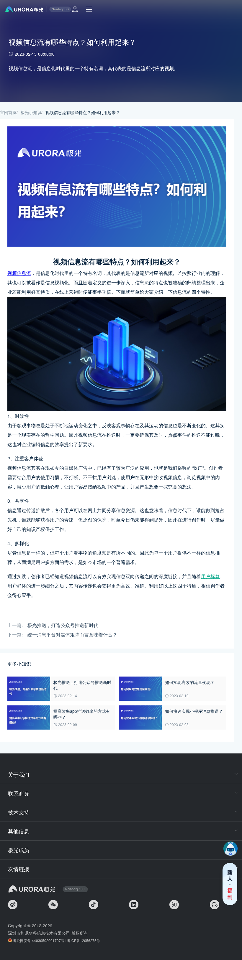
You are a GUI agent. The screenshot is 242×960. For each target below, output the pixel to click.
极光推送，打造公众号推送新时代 (62, 625)
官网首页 (8, 112)
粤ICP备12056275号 (83, 940)
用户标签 (210, 576)
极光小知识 (31, 112)
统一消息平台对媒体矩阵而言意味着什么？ (72, 634)
